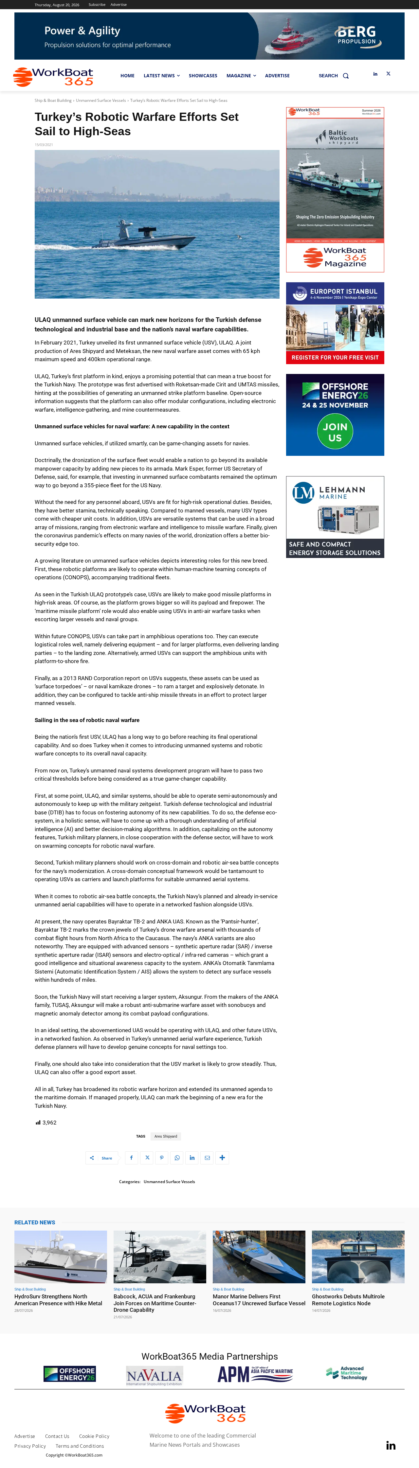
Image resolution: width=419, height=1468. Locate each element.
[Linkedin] (375, 74)
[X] (388, 74)
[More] (222, 1157)
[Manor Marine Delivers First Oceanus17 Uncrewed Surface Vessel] (259, 1257)
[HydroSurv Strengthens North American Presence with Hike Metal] (60, 1257)
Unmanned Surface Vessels (101, 100)
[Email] (206, 1157)
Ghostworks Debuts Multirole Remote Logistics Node (348, 1299)
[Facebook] (131, 1157)
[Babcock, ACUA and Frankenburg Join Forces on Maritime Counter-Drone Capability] (160, 1257)
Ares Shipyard (166, 1136)
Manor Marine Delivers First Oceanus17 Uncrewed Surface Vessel (259, 1299)
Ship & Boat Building (53, 100)
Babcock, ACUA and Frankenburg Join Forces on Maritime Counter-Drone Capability (155, 1303)
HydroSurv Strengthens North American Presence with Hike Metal (58, 1299)
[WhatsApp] (176, 1157)
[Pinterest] (161, 1157)
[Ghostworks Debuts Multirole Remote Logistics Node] (358, 1257)
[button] (336, 76)
